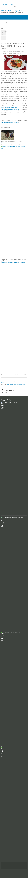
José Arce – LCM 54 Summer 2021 (13, 747)
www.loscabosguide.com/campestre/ (10, 122)
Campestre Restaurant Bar (4, 32)
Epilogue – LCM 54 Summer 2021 (13, 632)
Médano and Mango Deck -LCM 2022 (14, 517)
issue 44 (3, 37)
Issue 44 (19, 53)
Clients (11, 4)
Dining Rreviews (12, 53)
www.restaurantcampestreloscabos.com (11, 107)
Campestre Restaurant (19, 51)
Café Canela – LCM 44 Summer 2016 (16, 384)
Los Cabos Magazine (11, 10)
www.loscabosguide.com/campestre (10, 109)
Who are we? (5, 4)
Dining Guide (4, 53)
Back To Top (19, 875)
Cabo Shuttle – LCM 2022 (11, 402)
